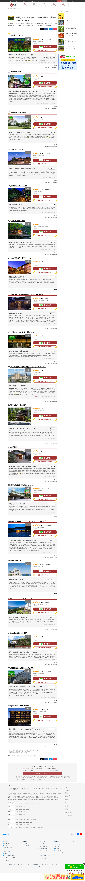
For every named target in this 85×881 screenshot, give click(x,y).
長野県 (20, 811)
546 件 (49, 117)
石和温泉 (45, 794)
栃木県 (17, 806)
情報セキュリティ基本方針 (20, 866)
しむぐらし (27, 845)
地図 (36, 43)
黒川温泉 (54, 797)
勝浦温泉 (18, 797)
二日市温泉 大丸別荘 (19, 633)
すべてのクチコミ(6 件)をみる (51, 67)
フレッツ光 (42, 845)
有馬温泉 (9, 797)
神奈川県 (27, 809)
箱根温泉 (25, 799)
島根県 (20, 822)
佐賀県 (20, 827)
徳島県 (17, 824)
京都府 (20, 819)
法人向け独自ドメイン (44, 858)
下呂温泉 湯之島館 (19, 405)
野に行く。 (67, 806)
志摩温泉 (36, 799)
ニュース (57, 846)
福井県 (24, 814)
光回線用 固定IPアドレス (44, 848)
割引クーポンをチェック (46, 50)
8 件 (49, 564)
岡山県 (24, 822)
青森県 (20, 803)
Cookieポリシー (55, 864)
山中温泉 (27, 796)
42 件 (49, 636)
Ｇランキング (67, 795)
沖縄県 (42, 827)
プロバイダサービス (43, 846)
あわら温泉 (32, 796)
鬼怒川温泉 (24, 794)
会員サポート (73, 845)
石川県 (20, 814)
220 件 (49, 671)
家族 (18, 755)
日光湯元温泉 (20, 799)
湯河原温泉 (50, 794)
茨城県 (24, 806)
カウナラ (66, 808)
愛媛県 (24, 824)
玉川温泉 (14, 799)
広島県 (27, 822)
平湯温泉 (46, 796)
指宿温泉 (56, 799)
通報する (55, 65)
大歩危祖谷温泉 (41, 799)
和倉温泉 (23, 796)
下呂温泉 (42, 796)
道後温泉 (22, 797)
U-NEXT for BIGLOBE (9, 859)
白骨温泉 (37, 794)
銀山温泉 (55, 793)
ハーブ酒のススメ (68, 815)
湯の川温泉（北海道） (27, 793)
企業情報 (55, 839)
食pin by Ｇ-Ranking (68, 813)
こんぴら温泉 (27, 797)
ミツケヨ (66, 809)
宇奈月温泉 (37, 796)
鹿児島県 (38, 827)
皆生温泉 (41, 797)
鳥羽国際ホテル (17, 560)
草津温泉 (59, 793)
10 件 (49, 525)
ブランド (57, 843)
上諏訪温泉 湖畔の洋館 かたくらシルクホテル (29, 367)
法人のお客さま (41, 839)
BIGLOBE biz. (42, 841)
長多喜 (14, 447)
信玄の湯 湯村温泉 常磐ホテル (22, 332)
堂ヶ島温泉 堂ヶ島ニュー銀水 (22, 485)
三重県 (27, 816)
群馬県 (20, 806)
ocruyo (66, 798)
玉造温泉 (37, 797)
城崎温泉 (55, 796)
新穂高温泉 (51, 796)
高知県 (27, 824)
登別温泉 (14, 793)
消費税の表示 (12, 864)
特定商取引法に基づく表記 (8, 866)
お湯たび (66, 799)
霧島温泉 (58, 797)
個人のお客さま (6, 839)
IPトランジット (43, 854)
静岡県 (17, 816)
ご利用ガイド (67, 790)
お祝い (25, 755)
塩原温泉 (28, 794)
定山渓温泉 (10, 793)
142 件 (49, 39)
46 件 (49, 224)
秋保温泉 (42, 793)
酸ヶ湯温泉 (10, 799)
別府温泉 (50, 797)
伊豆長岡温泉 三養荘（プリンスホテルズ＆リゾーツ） (31, 521)
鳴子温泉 (37, 793)
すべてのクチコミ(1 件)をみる (51, 182)
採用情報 (57, 848)
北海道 (17, 803)
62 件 (49, 335)
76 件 (49, 408)
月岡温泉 (41, 794)
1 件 (49, 451)
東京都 (24, 809)
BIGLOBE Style (58, 850)
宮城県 (27, 803)
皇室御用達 (30, 755)
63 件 (49, 298)
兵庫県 (27, 819)
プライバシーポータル (46, 864)
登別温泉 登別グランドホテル (23, 668)
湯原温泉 (45, 797)
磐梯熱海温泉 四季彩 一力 (21, 258)
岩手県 (24, 803)
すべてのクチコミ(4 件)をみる (51, 108)
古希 (35, 755)
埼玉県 (17, 809)
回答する (59, 1)
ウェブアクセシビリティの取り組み (23, 864)
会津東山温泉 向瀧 (18, 221)
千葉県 (20, 809)
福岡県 (17, 827)
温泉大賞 (26, 843)
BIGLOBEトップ (36, 866)
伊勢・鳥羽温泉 (30, 799)
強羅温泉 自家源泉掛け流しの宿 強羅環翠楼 (27, 294)
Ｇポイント (67, 793)
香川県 (20, 824)
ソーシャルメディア (59, 852)
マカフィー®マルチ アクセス (45, 856)
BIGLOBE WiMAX (7, 849)
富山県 (17, 814)
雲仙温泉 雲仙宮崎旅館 (20, 706)
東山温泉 (46, 793)
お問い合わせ (5, 864)
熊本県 (27, 827)
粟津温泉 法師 (16, 71)
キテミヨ (66, 802)
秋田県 (31, 803)
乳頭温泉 (33, 793)
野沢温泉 (32, 794)
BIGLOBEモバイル (8, 847)
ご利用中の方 (72, 839)
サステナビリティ (58, 845)
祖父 (21, 755)
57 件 (49, 261)
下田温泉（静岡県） (17, 796)
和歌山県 (34, 819)
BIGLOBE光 (6, 843)
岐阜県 (20, 816)
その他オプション (7, 860)
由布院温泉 (47, 799)
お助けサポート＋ (7, 853)
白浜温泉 (14, 797)
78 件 (49, 488)
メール (72, 843)
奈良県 (31, 819)
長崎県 (24, 827)
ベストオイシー (68, 803)
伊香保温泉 (10, 794)
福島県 (38, 803)
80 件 (49, 76)
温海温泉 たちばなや (19, 186)
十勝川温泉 (20, 793)
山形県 (34, 803)
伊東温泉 (55, 794)
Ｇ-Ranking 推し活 (68, 812)
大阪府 (24, 819)
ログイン (75, 1)
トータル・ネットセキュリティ (10, 857)
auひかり (6, 845)
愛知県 (24, 816)
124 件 (49, 153)
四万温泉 (19, 794)
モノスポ (66, 805)
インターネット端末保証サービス (11, 855)
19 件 (49, 709)
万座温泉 (14, 794)
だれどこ (66, 796)
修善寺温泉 (10, 796)
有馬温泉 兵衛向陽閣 (18, 112)
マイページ (71, 1)
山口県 (31, 822)
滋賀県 (17, 819)
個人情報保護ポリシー (36, 864)
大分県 (31, 827)
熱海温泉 (52, 799)
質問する (64, 1)
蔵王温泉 (50, 793)
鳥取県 (17, 822)
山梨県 (17, 811)
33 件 (49, 189)
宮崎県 (34, 827)
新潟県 (24, 811)
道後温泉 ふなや (17, 35)
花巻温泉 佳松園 (17, 149)
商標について (29, 866)
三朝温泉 (32, 797)
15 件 (49, 370)
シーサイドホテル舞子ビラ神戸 (23, 598)
